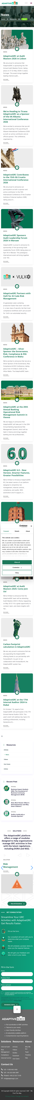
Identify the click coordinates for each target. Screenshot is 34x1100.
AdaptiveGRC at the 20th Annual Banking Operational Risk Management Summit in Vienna (15, 412)
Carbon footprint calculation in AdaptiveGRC (16, 645)
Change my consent (22, 1096)
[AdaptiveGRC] (13, 1019)
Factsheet (16, 1056)
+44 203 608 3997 (13, 1072)
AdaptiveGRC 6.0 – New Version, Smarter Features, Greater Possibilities (16, 473)
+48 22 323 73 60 (15, 1075)
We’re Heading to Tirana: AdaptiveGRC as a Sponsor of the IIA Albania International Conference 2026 (16, 116)
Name (3, 971)
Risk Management (10, 865)
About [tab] (28, 531)
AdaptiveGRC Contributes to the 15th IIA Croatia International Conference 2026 (16, 178)
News (7, 754)
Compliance (5, 1055)
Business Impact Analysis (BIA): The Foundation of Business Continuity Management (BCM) (19, 792)
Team (27, 1052)
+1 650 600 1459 (12, 1069)
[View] (6, 788)
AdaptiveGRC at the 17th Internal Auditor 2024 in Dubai (15, 702)
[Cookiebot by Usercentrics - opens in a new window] (20, 526)
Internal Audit (5, 1047)
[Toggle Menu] (26, 3)
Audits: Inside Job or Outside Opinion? (18, 815)
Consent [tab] (6, 531)
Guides (15, 1053)
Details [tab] (17, 531)
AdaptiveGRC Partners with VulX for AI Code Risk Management (17, 296)
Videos (6, 759)
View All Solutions (16, 903)
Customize (16, 567)
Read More (5, 79)
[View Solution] (17, 49)
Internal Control (6, 1058)
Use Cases (7, 764)
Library (6, 769)
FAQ (26, 1058)
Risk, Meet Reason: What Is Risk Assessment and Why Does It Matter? (20, 804)
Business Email (5, 978)
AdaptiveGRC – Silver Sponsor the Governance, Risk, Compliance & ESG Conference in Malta (15, 352)
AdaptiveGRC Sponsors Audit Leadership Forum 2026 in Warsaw (15, 238)
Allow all (17, 562)
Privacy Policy (18, 1000)
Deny (17, 572)
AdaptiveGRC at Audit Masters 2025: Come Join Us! (15, 589)
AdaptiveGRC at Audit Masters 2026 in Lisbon (14, 57)
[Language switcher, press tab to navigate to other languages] (31, 3)
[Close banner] (31, 526)
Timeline (28, 1055)
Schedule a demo (9, 1004)
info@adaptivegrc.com (11, 1078)
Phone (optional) (6, 985)
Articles (6, 750)
